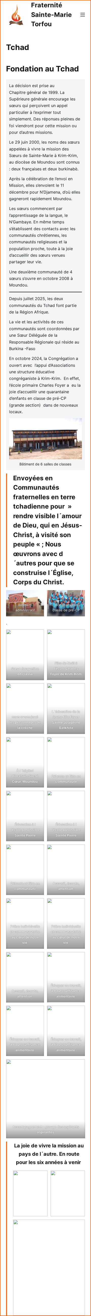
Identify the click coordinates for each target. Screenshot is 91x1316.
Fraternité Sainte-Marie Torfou (51, 14)
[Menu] (82, 14)
